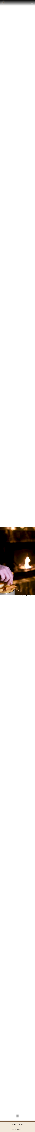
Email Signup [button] (17, 1129)
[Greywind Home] (8, 3)
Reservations (17, 1124)
